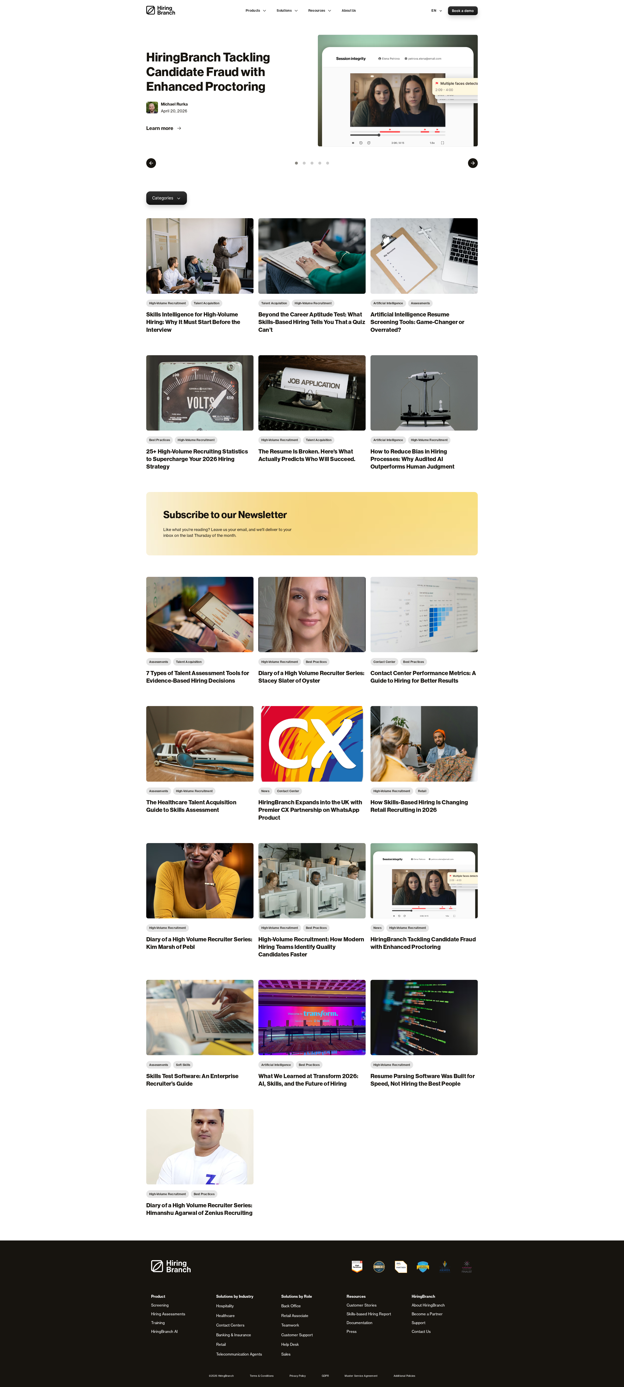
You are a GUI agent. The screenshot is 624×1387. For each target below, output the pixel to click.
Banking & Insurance (233, 1335)
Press (352, 1331)
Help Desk (290, 1344)
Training (158, 1322)
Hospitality (225, 1306)
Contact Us (421, 1331)
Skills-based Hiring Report (369, 1314)
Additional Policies (404, 1375)
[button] (256, 10)
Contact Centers (230, 1325)
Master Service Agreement (361, 1375)
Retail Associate (294, 1315)
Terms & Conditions (262, 1375)
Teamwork (290, 1325)
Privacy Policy (298, 1375)
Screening (160, 1305)
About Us (349, 11)
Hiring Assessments (168, 1314)
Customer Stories (362, 1305)
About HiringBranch (428, 1305)
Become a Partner (427, 1314)
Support (418, 1322)
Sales (286, 1354)
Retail (221, 1344)
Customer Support (297, 1335)
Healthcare (225, 1315)
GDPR (325, 1375)
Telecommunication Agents (239, 1354)
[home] (160, 10)
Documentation (359, 1322)
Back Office (291, 1306)
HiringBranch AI (164, 1331)
